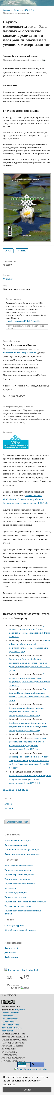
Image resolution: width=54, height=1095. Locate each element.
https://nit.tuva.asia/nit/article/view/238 (22, 321)
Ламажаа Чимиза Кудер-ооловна (19, 352)
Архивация (10, 888)
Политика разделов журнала (19, 874)
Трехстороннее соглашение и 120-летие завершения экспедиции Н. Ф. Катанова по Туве (29, 760)
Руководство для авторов (17, 840)
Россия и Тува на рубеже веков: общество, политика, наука (29, 644)
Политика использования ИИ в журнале (25, 901)
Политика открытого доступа (19, 883)
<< (4, 789)
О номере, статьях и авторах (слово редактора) (26, 629)
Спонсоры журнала (14, 925)
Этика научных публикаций (18, 865)
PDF (9, 250)
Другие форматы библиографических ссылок (26, 327)
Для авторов (10, 952)
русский (8, 808)
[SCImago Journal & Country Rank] (21, 970)
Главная (6, 10)
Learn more (9, 1084)
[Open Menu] (3, 3)
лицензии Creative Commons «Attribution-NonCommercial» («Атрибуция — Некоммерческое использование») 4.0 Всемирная (13, 1020)
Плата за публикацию (15, 892)
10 (20, 789)
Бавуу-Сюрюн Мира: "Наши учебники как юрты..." (29, 693)
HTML (23, 250)
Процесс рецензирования (17, 870)
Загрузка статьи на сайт (16, 844)
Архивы (17, 10)
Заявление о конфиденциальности (22, 853)
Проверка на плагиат (15, 897)
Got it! (27, 1089)
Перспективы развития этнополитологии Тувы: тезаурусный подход (27, 741)
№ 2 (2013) (29, 10)
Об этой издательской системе (20, 929)
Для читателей (11, 948)
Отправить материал (17, 821)
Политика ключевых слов (17, 906)
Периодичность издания (17, 879)
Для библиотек (11, 957)
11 (23, 789)
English (8, 803)
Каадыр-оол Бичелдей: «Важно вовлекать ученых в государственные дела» (28, 663)
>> (27, 789)
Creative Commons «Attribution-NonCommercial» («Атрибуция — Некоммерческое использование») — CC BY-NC (25, 499)
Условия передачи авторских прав (21, 849)
